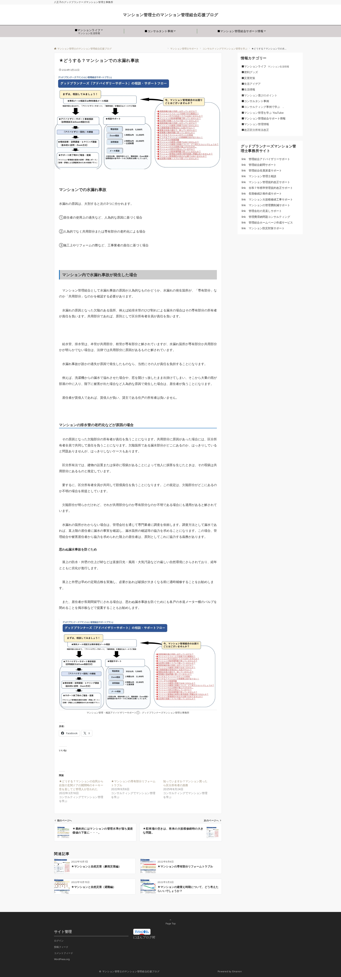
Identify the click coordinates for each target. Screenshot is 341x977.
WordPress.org (62, 959)
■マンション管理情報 (255, 124)
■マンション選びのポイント (259, 95)
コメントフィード (63, 953)
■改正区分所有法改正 (255, 129)
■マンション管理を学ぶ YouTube (264, 112)
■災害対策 (252, 78)
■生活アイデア (251, 83)
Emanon (237, 971)
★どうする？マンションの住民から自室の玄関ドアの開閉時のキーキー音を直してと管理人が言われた (81, 785)
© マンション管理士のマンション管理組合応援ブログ (158, 971)
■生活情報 (248, 89)
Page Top (171, 923)
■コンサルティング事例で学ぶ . (263, 106)
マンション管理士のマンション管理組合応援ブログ (218, 14)
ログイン (59, 940)
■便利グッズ (252, 72)
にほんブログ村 (144, 937)
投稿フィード (61, 947)
